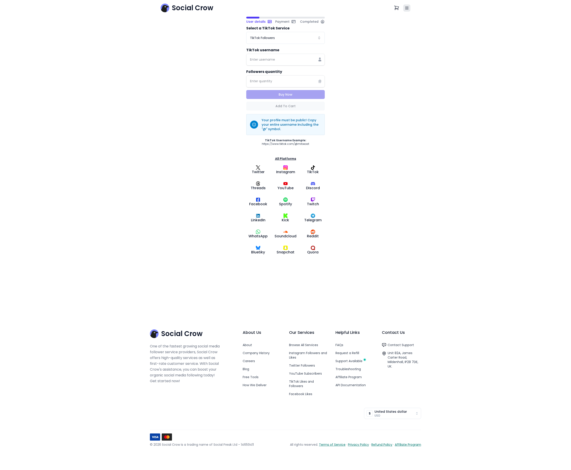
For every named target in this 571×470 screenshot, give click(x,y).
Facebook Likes (300, 394)
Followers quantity (264, 71)
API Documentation (350, 385)
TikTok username (262, 50)
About (247, 345)
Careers (249, 361)
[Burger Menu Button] (406, 8)
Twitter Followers (302, 365)
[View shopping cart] (397, 8)
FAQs (339, 345)
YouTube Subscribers (305, 373)
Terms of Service (332, 444)
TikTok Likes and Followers (301, 383)
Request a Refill (347, 353)
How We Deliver (255, 385)
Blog (246, 369)
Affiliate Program (348, 377)
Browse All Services (303, 345)
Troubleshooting (348, 369)
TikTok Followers (262, 38)
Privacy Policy (358, 444)
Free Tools (251, 377)
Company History (256, 353)
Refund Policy (381, 444)
